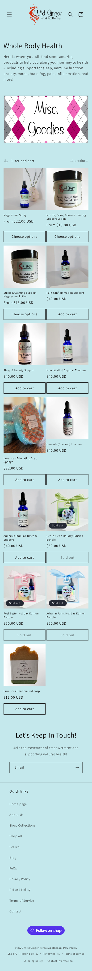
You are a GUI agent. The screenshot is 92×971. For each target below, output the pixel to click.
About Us (16, 815)
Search (14, 847)
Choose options (25, 236)
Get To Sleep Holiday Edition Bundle (64, 537)
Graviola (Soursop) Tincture (64, 444)
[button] (9, 14)
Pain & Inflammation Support (65, 292)
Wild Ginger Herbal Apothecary (43, 947)
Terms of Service (21, 900)
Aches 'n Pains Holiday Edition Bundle (66, 615)
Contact (15, 911)
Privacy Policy (19, 879)
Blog (12, 857)
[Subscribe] (77, 767)
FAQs (13, 868)
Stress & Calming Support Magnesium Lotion (20, 294)
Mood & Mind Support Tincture (66, 370)
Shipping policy (33, 960)
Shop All (15, 836)
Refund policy (29, 953)
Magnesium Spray (15, 215)
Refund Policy (19, 889)
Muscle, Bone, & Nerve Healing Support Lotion (66, 217)
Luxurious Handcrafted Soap (22, 691)
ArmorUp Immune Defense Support (21, 537)
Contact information (60, 960)
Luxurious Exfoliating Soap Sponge (21, 460)
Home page (18, 804)
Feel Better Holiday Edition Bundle (21, 615)
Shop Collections (22, 825)
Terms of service (74, 953)
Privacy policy (51, 953)
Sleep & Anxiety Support (19, 370)
